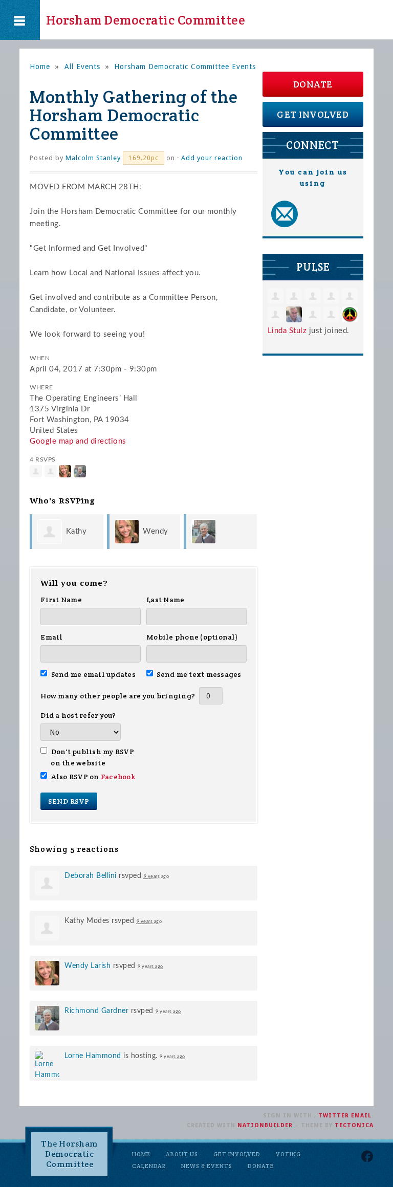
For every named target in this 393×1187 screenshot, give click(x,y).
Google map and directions (78, 441)
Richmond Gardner (96, 1011)
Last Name (165, 599)
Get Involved (312, 114)
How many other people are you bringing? (117, 695)
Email (51, 637)
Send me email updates (93, 674)
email (361, 1115)
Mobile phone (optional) (192, 637)
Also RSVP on (93, 776)
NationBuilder (265, 1125)
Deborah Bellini (90, 876)
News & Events (206, 1166)
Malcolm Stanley (93, 158)
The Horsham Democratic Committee (69, 1154)
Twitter (333, 1115)
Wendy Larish (87, 966)
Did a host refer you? (78, 715)
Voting (288, 1154)
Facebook (118, 776)
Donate (313, 84)
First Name (61, 599)
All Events (82, 66)
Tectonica (354, 1125)
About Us (182, 1154)
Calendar (149, 1166)
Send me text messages (199, 674)
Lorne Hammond (92, 1056)
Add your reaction (212, 158)
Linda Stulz (287, 331)
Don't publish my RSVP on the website (92, 757)
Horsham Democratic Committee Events (185, 66)
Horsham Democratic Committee (145, 20)
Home (40, 66)
